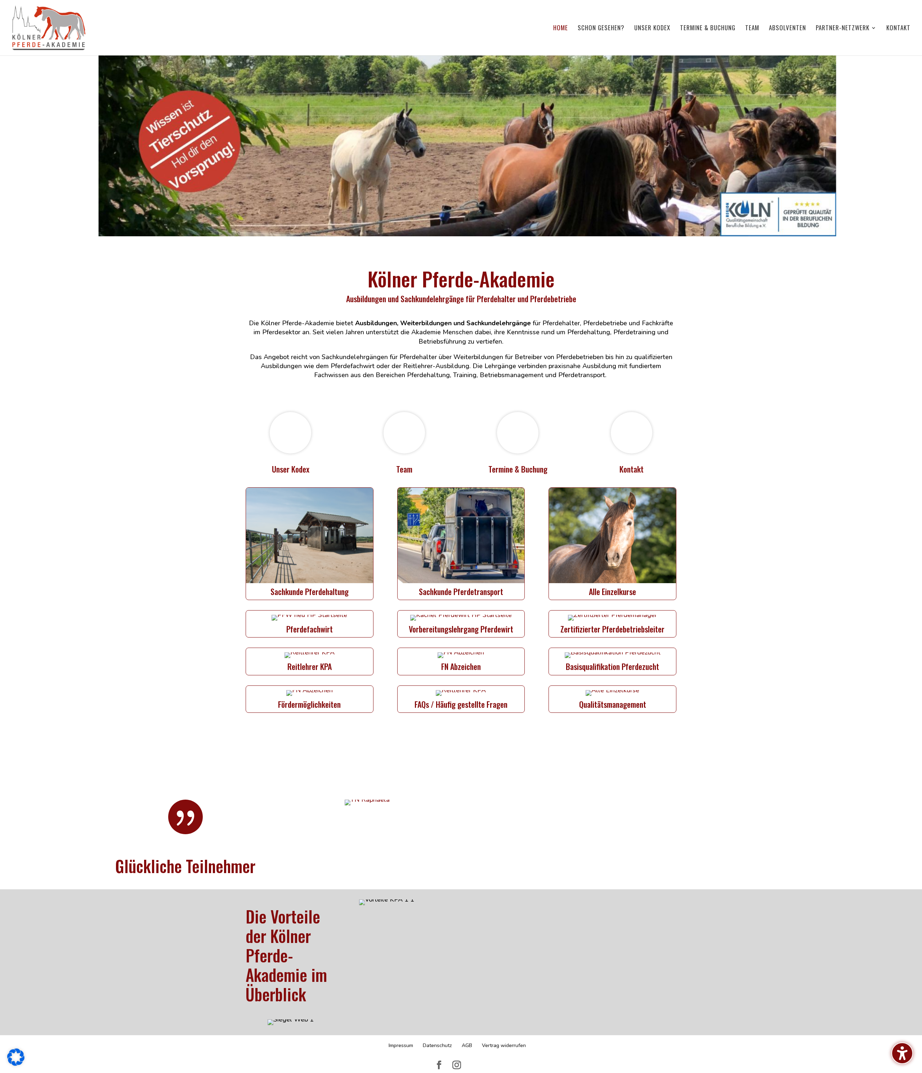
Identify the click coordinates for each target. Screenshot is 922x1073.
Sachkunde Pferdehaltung (309, 591)
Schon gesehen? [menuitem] (601, 28)
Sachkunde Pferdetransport (461, 591)
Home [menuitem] (560, 28)
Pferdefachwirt (309, 629)
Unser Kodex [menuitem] (652, 28)
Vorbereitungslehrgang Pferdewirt (461, 629)
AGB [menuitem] (467, 1045)
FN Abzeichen (461, 666)
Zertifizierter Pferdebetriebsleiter (612, 629)
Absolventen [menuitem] (787, 28)
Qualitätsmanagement (612, 704)
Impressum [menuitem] (401, 1045)
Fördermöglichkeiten (309, 704)
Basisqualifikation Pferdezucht (612, 666)
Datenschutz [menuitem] (437, 1045)
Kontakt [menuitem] (898, 28)
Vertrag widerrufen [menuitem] (504, 1045)
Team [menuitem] (752, 28)
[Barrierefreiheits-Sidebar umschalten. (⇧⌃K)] (902, 1053)
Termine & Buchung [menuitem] (707, 28)
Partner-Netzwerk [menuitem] (842, 28)
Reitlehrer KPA (309, 666)
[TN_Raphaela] (367, 799)
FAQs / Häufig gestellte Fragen (461, 704)
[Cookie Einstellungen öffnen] (15, 1063)
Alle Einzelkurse (612, 591)
